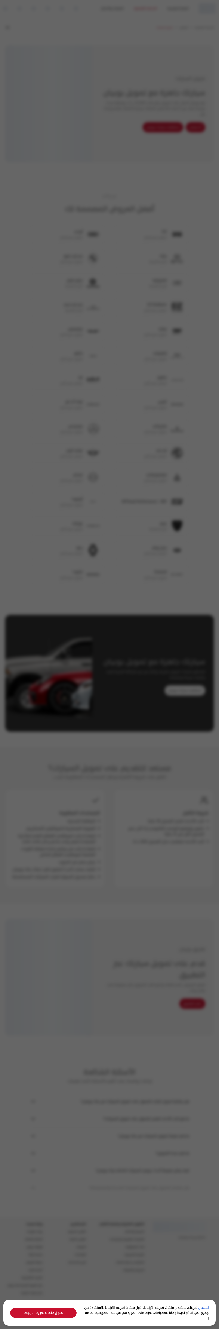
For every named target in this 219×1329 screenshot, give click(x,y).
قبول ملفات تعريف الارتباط (43, 1312)
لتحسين (203, 1307)
